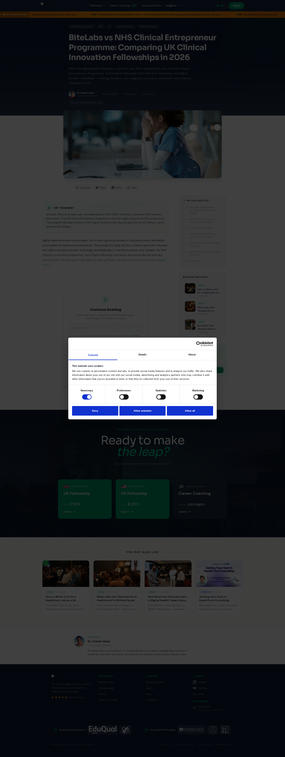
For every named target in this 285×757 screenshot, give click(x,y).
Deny (95, 410)
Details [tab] (143, 354)
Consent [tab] (93, 355)
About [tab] (192, 354)
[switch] (124, 397)
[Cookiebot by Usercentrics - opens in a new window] (198, 343)
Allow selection (143, 410)
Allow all (190, 410)
